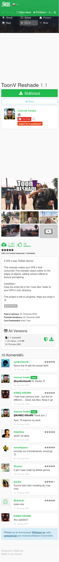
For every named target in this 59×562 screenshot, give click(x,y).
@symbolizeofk (22, 381)
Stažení (11, 246)
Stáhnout (31, 93)
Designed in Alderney (12, 550)
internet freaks (26, 110)
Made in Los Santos (11, 553)
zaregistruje (10, 535)
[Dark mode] (50, 12)
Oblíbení (27, 246)
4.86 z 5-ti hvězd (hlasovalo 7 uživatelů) (18, 253)
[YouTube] (19, 114)
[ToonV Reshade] (29, 194)
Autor (34, 377)
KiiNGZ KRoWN (22, 392)
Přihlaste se (38, 532)
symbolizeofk (21, 361)
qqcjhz (17, 481)
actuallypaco (21, 447)
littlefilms (19, 431)
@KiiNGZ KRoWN (23, 415)
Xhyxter (18, 466)
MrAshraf (19, 500)
